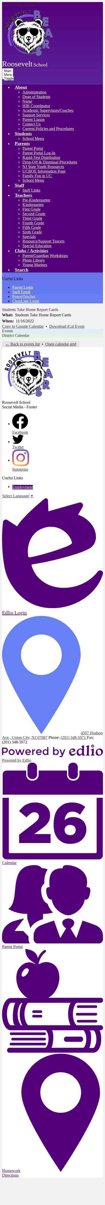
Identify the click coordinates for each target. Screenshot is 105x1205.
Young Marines (34, 265)
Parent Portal (32, 148)
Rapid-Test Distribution (41, 157)
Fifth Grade (31, 227)
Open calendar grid (60, 344)
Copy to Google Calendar (23, 326)
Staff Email (21, 292)
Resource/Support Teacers (43, 241)
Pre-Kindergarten (36, 200)
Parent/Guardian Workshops (45, 255)
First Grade (31, 209)
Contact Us (31, 124)
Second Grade (33, 214)
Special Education (36, 246)
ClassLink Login (25, 301)
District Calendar (15, 335)
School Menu (33, 138)
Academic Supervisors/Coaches (47, 110)
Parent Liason (33, 119)
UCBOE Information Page (43, 171)
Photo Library (33, 260)
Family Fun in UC (37, 176)
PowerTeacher (23, 296)
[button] (21, 87)
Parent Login (22, 287)
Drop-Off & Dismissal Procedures (49, 162)
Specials (29, 236)
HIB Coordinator (36, 106)
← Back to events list (22, 344)
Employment (22, 487)
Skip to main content (18, 4)
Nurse (27, 101)
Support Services (36, 115)
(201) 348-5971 (74, 737)
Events (7, 331)
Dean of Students (36, 97)
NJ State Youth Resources (43, 167)
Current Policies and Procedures (48, 128)
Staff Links (31, 190)
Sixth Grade (32, 232)
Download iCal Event (66, 326)
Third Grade (32, 218)
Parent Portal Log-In (38, 153)
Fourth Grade (33, 223)
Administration (34, 92)
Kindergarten (33, 205)
